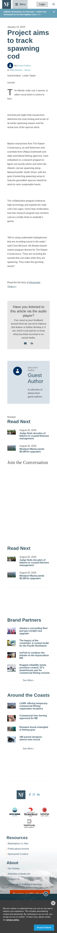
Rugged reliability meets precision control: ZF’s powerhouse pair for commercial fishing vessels (34, 669)
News (27, 70)
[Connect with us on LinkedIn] (32, 343)
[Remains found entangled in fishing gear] (11, 729)
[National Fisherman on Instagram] (34, 794)
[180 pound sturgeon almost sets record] (11, 739)
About (12, 863)
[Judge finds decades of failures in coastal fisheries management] (11, 432)
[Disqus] (28, 503)
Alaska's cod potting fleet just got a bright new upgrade (33, 631)
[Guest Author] (10, 65)
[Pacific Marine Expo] (14, 812)
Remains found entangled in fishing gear (33, 728)
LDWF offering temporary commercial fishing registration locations (33, 706)
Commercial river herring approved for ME (33, 716)
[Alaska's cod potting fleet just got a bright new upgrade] (11, 631)
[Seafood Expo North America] (44, 812)
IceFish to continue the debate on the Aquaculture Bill (34, 655)
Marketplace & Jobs (18, 843)
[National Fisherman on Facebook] (30, 794)
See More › (28, 680)
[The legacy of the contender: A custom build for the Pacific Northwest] (11, 643)
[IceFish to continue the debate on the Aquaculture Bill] (11, 655)
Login (42, 4)
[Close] (53, 903)
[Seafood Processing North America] (29, 823)
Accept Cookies (44, 927)
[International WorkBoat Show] (31, 812)
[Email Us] (25, 343)
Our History (14, 868)
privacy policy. (12, 920)
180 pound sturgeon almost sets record (30, 738)
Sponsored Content (18, 854)
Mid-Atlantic (16, 70)
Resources (17, 837)
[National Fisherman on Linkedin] (38, 794)
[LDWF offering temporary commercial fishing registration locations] (11, 706)
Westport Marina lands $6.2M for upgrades (31, 450)
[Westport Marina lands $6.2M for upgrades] (11, 448)
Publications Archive (18, 849)
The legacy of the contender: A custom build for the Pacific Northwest (34, 643)
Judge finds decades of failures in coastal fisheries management (34, 436)
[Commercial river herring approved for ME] (11, 718)
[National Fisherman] (7, 4)
